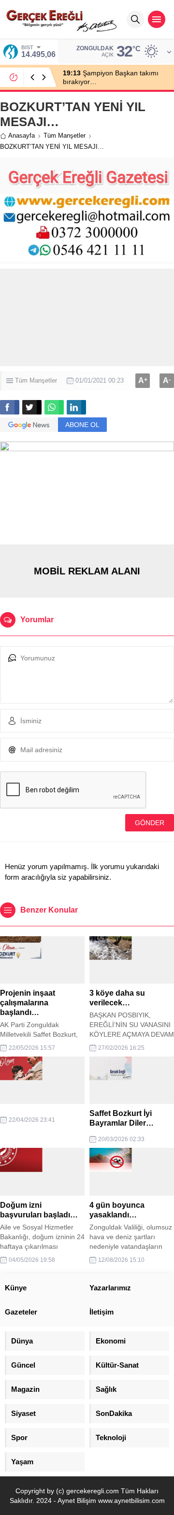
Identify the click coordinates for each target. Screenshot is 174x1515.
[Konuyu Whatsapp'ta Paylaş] (54, 407)
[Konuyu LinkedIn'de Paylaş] (76, 407)
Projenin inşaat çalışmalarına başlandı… (27, 1002)
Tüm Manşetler (65, 135)
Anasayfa (21, 135)
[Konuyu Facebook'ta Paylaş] (9, 407)
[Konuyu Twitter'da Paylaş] (32, 407)
